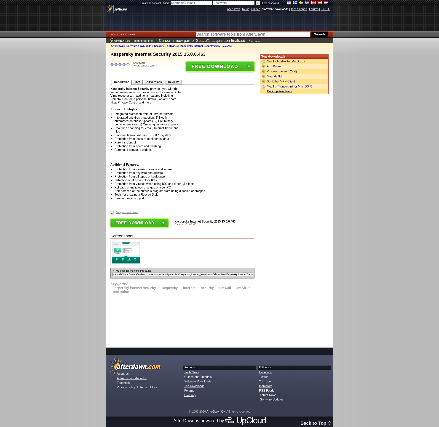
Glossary (190, 395)
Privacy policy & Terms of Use (137, 387)
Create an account (150, 3)
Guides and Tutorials (198, 377)
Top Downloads (194, 386)
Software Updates (272, 399)
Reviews (173, 82)
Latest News (268, 395)
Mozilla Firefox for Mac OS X (286, 61)
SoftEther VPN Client (281, 81)
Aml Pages (274, 66)
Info (137, 82)
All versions (154, 82)
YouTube (265, 381)
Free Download (215, 66)
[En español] (320, 3)
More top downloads (279, 91)
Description (121, 82)
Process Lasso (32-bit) (282, 71)
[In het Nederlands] (326, 3)
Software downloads (138, 46)
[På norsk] (307, 3)
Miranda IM (274, 76)
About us (123, 373)
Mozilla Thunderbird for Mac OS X (289, 86)
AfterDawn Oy (215, 411)
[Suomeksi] (295, 3)
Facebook (265, 372)
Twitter (263, 377)
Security (159, 46)
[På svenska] (301, 3)
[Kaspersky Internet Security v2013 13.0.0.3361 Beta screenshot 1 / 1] (127, 263)
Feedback (123, 383)
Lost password (270, 3)
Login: (166, 3)
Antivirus (172, 46)
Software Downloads (197, 381)
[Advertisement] (182, 320)
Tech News (191, 372)
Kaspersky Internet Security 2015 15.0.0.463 (206, 46)
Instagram (265, 386)
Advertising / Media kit (132, 378)
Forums (189, 390)
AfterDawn (117, 46)
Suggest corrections (127, 212)
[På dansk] (313, 3)
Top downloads (273, 56)
